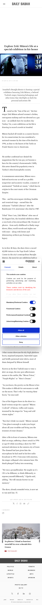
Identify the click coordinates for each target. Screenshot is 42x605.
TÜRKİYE (31, 566)
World (10, 570)
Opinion (31, 577)
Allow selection (21, 336)
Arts (31, 574)
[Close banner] (39, 261)
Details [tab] (21, 267)
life (3, 513)
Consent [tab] (7, 267)
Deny (21, 342)
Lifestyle (10, 574)
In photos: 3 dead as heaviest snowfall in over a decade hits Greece (18, 544)
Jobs (5, 599)
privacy (12, 599)
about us (20, 599)
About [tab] (34, 267)
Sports (10, 577)
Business (31, 570)
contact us (29, 599)
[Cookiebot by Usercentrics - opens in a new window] (26, 261)
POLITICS (10, 566)
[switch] (33, 308)
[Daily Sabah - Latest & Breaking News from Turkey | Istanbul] (21, 4)
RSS (37, 599)
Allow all (21, 330)
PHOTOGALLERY (12, 551)
